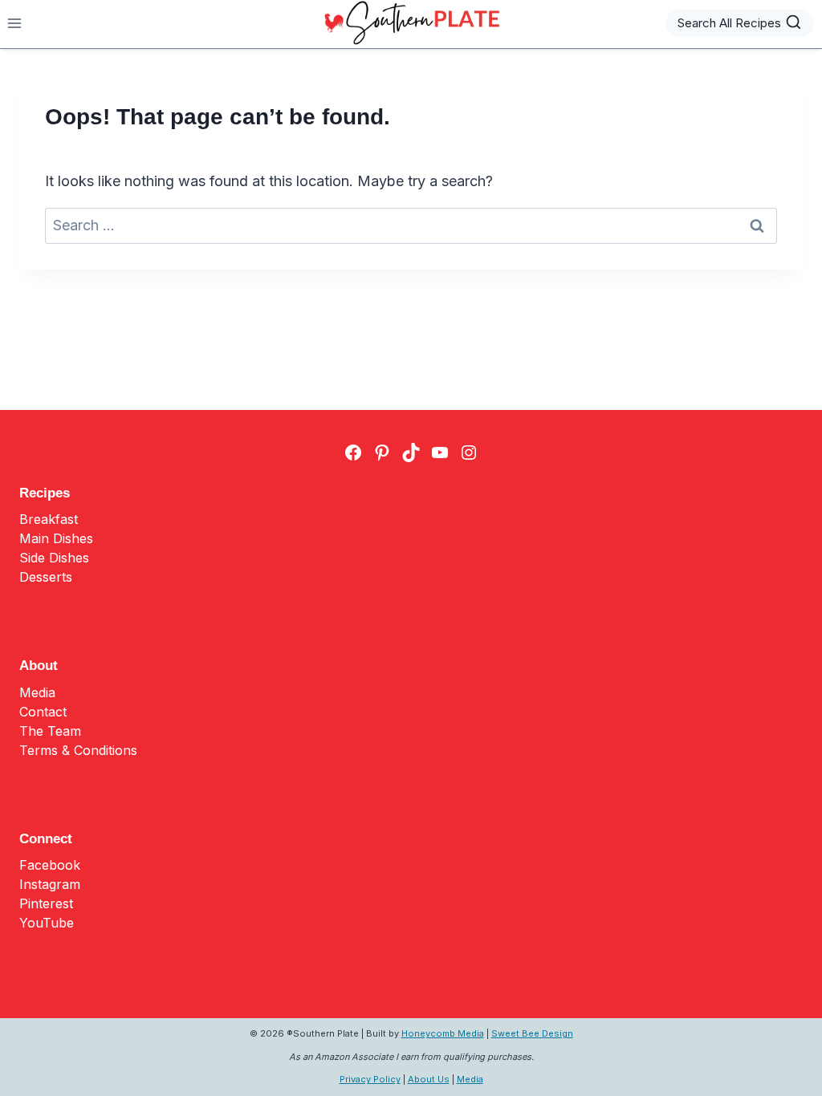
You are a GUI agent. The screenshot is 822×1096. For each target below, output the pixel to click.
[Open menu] (15, 22)
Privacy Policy (370, 1079)
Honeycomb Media (442, 1033)
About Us (429, 1079)
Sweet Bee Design (532, 1033)
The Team (50, 731)
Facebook (49, 865)
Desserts (45, 577)
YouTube (46, 923)
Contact (43, 712)
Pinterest (46, 903)
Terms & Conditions (78, 750)
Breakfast (48, 519)
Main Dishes (56, 538)
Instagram (49, 884)
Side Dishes (54, 558)
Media (37, 692)
